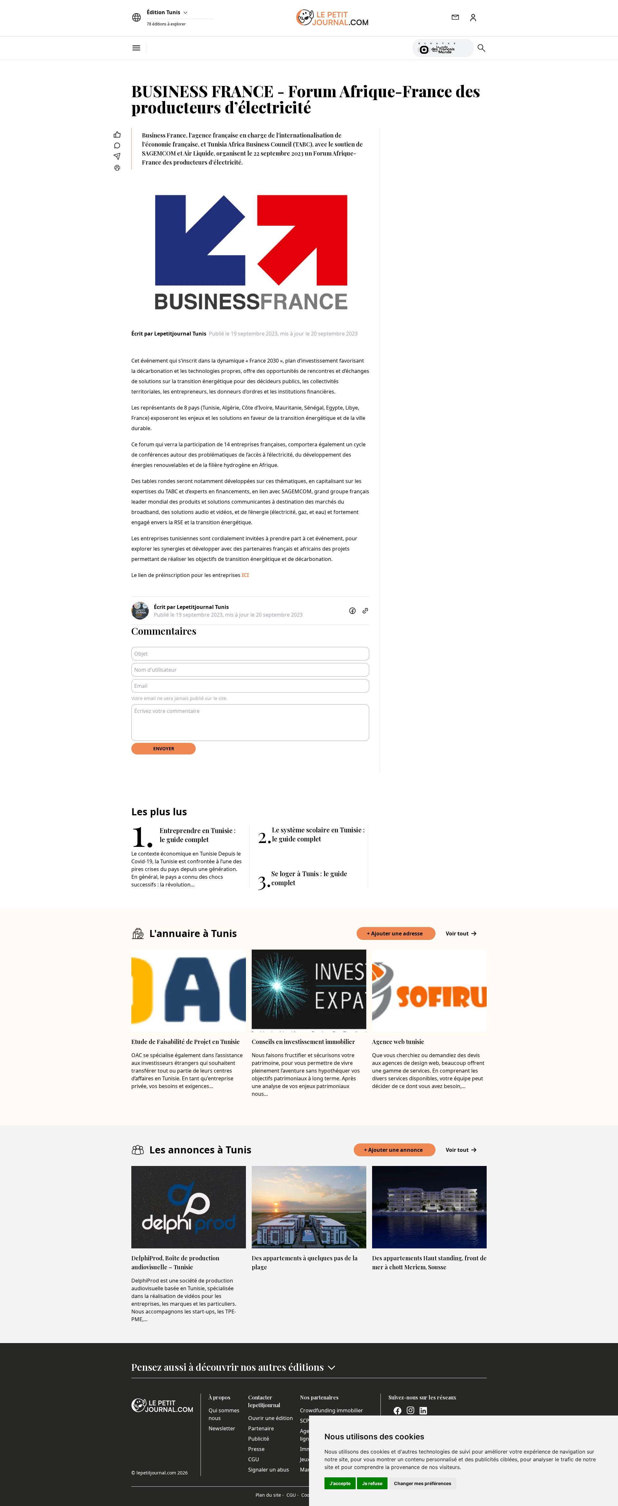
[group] (465, 46)
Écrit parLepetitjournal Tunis (168, 333)
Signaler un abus (268, 1469)
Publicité (258, 1438)
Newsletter (222, 1428)
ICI (245, 575)
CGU (253, 1459)
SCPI (305, 1420)
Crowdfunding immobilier (331, 1410)
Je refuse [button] (372, 1483)
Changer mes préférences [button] (422, 1483)
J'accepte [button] (340, 1483)
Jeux (305, 1459)
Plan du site (270, 1495)
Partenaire (261, 1428)
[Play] (465, 48)
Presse (256, 1449)
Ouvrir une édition (270, 1418)
